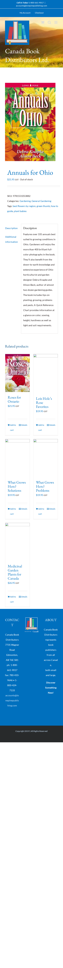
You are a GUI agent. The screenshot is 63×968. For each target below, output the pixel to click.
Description (11, 228)
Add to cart (13, 427)
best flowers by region (24, 206)
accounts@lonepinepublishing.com (31, 5)
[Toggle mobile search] (49, 22)
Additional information (11, 239)
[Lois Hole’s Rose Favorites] (45, 373)
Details (24, 425)
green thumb (43, 206)
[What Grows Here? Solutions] (17, 458)
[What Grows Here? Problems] (45, 458)
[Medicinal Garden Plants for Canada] (17, 542)
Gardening (25, 201)
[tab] (12, 228)
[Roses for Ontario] (17, 373)
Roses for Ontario (14, 399)
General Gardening (41, 201)
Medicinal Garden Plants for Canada (15, 572)
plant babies (20, 211)
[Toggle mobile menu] (56, 22)
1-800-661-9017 (36, 2)
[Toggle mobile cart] (42, 22)
